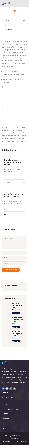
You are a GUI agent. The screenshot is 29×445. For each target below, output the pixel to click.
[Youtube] (14, 388)
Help (3, 425)
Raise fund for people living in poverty (17, 319)
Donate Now (15, 313)
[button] (7, 441)
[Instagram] (10, 388)
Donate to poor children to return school (18, 305)
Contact (4, 422)
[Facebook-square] (3, 388)
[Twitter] (7, 388)
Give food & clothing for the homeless (18, 333)
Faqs (3, 428)
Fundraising (5, 418)
